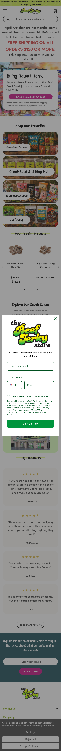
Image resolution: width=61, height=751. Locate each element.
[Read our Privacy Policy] (52, 401)
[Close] (55, 318)
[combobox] (14, 385)
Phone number (15, 377)
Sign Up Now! (30, 423)
